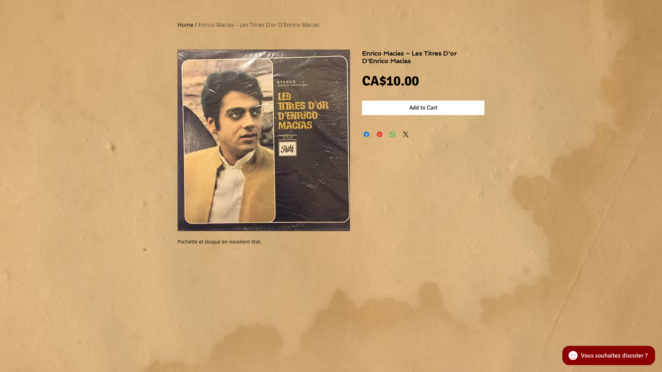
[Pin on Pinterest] (379, 134)
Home (185, 25)
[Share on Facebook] (366, 134)
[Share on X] (406, 134)
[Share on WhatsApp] (393, 134)
